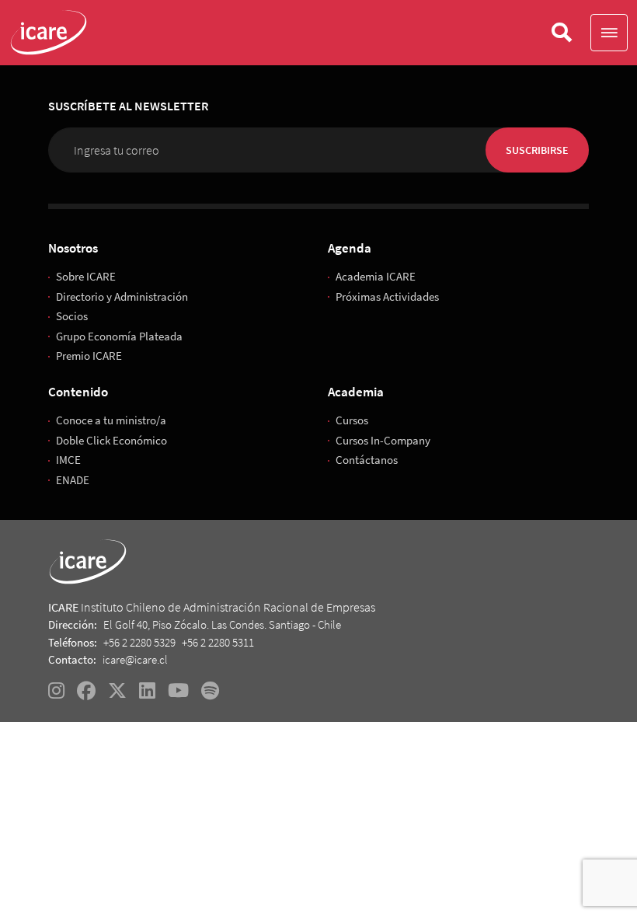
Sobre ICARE (86, 276)
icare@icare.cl (135, 659)
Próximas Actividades (387, 296)
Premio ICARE (89, 355)
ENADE (72, 479)
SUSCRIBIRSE (537, 150)
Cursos (352, 420)
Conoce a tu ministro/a (111, 420)
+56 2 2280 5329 (139, 642)
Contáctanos (367, 459)
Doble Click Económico (111, 440)
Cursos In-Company (383, 440)
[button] (609, 32)
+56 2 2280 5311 (218, 642)
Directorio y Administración (122, 296)
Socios (72, 316)
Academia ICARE (376, 276)
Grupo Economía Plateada (119, 336)
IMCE (68, 459)
